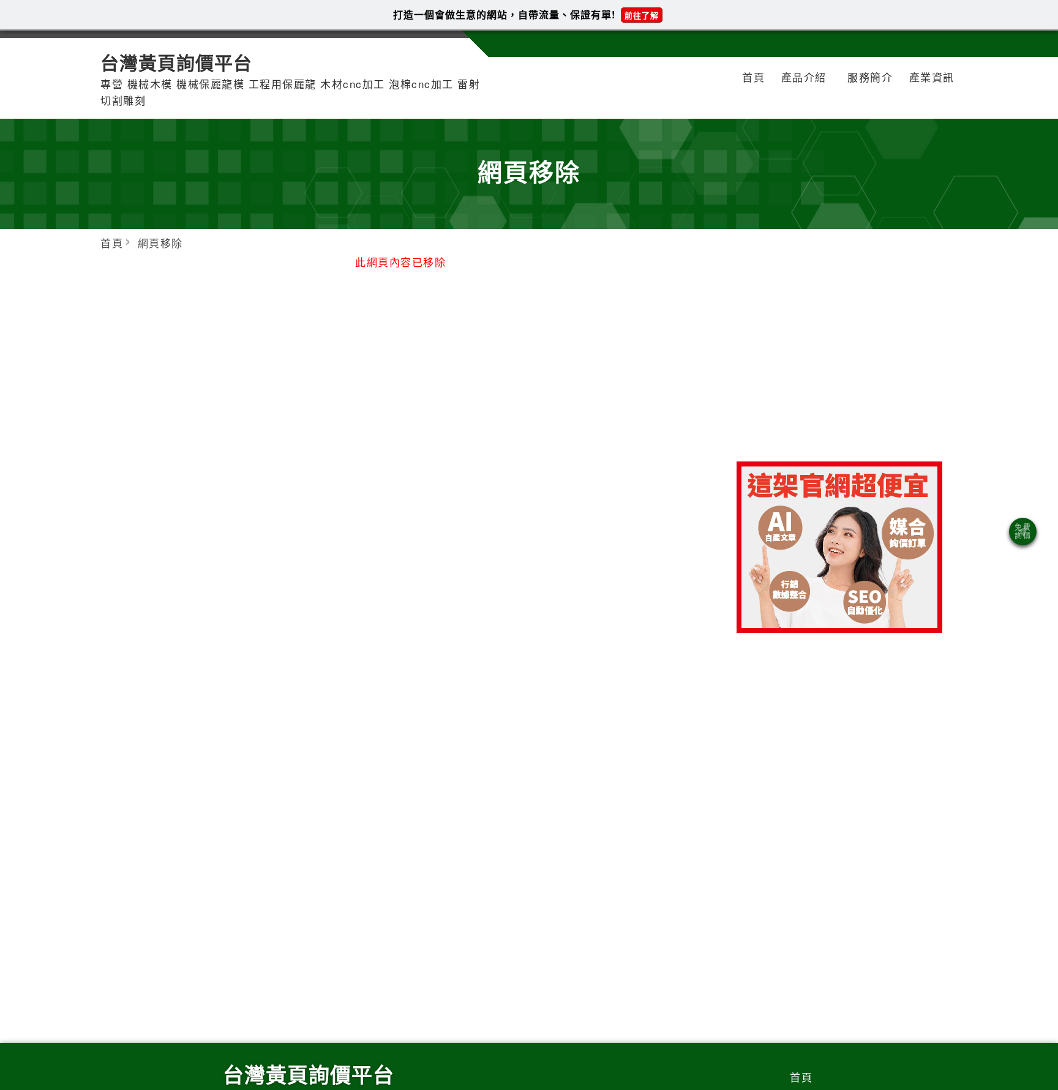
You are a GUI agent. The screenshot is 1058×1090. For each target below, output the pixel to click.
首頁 (753, 76)
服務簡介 (870, 76)
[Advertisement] (839, 361)
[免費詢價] (1023, 531)
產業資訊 (932, 76)
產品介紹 (804, 76)
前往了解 (642, 15)
